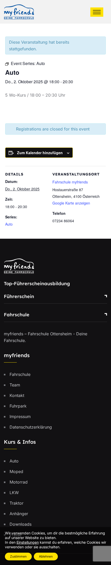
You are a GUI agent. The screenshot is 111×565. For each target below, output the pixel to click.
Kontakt (17, 395)
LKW (14, 492)
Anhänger (19, 513)
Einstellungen (28, 542)
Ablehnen (46, 556)
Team (15, 384)
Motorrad (19, 482)
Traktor (16, 503)
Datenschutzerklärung (31, 427)
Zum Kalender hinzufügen (40, 152)
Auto (9, 224)
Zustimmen (18, 556)
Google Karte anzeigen (71, 203)
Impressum (20, 416)
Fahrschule (16, 315)
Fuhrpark (18, 406)
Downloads (20, 524)
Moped (16, 471)
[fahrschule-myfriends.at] (19, 11)
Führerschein (19, 296)
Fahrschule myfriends (70, 181)
